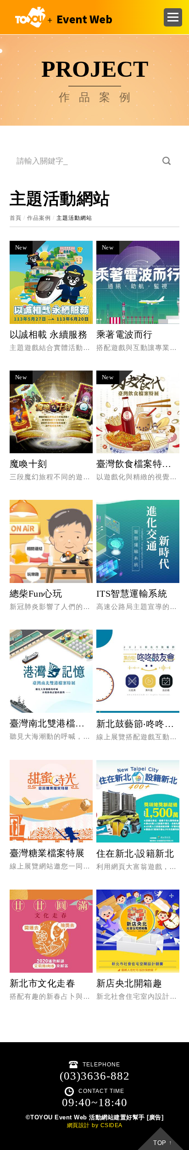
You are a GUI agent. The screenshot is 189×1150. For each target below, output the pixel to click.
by (95, 1125)
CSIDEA (111, 1125)
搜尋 (166, 161)
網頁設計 (78, 1125)
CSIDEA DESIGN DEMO (62, 17)
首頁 (16, 218)
